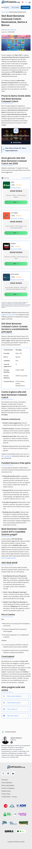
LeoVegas (14, 213)
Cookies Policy (6, 791)
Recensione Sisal (15, 187)
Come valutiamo (6, 783)
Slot (7, 12)
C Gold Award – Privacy (9, 797)
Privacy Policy (5, 794)
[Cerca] (26, 2)
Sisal (12, 182)
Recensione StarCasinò (17, 279)
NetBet (13, 243)
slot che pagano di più (8, 558)
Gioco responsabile (7, 785)
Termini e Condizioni (7, 788)
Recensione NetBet (16, 249)
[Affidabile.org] (10, 2)
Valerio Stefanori (11, 29)
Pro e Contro (15, 7)
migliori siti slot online (8, 315)
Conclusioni (25, 7)
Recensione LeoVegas (17, 218)
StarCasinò (15, 274)
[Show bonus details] (16, 207)
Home (3, 12)
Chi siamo (4, 780)
